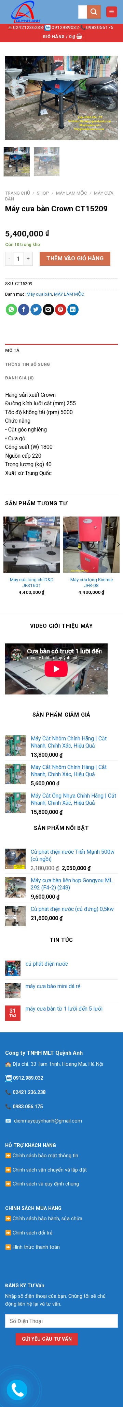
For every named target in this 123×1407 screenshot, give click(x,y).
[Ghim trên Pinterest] (60, 309)
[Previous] (16, 98)
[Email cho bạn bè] (48, 309)
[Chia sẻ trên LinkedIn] (73, 309)
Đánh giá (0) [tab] (19, 377)
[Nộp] (94, 11)
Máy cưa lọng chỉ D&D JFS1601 (32, 582)
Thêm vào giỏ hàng (75, 258)
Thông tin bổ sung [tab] (27, 364)
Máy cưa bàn (39, 294)
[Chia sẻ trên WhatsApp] (11, 309)
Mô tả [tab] (12, 350)
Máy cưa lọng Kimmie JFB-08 (91, 582)
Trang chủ (17, 193)
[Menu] (112, 12)
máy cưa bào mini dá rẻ (53, 986)
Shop (43, 193)
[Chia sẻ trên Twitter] (36, 309)
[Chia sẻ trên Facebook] (23, 309)
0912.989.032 (28, 1078)
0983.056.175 (28, 1107)
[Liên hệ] (16, 1388)
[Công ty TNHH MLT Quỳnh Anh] (39, 12)
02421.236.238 (29, 1092)
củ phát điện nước (47, 964)
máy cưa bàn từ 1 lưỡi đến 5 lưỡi (64, 1008)
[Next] (107, 98)
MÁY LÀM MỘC (71, 193)
